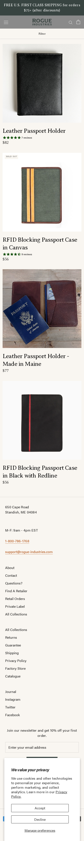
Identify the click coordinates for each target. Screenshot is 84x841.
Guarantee (13, 645)
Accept (40, 807)
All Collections (16, 614)
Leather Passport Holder (34, 130)
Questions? (13, 583)
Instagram (12, 699)
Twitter (10, 707)
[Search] (71, 22)
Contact (11, 575)
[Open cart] (78, 22)
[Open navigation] (6, 22)
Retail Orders (15, 598)
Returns (11, 637)
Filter (42, 33)
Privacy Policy (15, 660)
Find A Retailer (16, 590)
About (9, 567)
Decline (40, 819)
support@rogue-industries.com (29, 551)
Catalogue (12, 676)
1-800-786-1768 (17, 540)
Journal (10, 691)
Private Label (15, 606)
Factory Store (15, 668)
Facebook (12, 714)
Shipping (12, 652)
